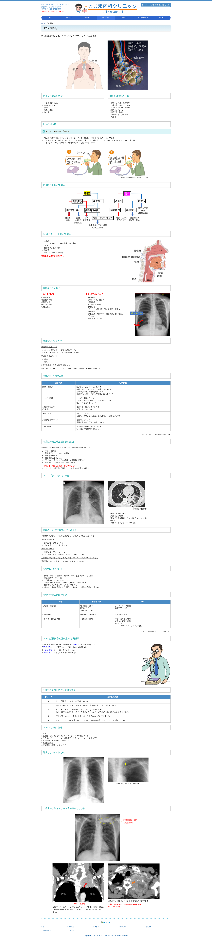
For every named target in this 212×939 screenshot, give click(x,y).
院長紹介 (124, 18)
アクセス (161, 18)
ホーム (50, 18)
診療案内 (69, 18)
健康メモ (87, 18)
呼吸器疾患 (106, 18)
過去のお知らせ (143, 18)
